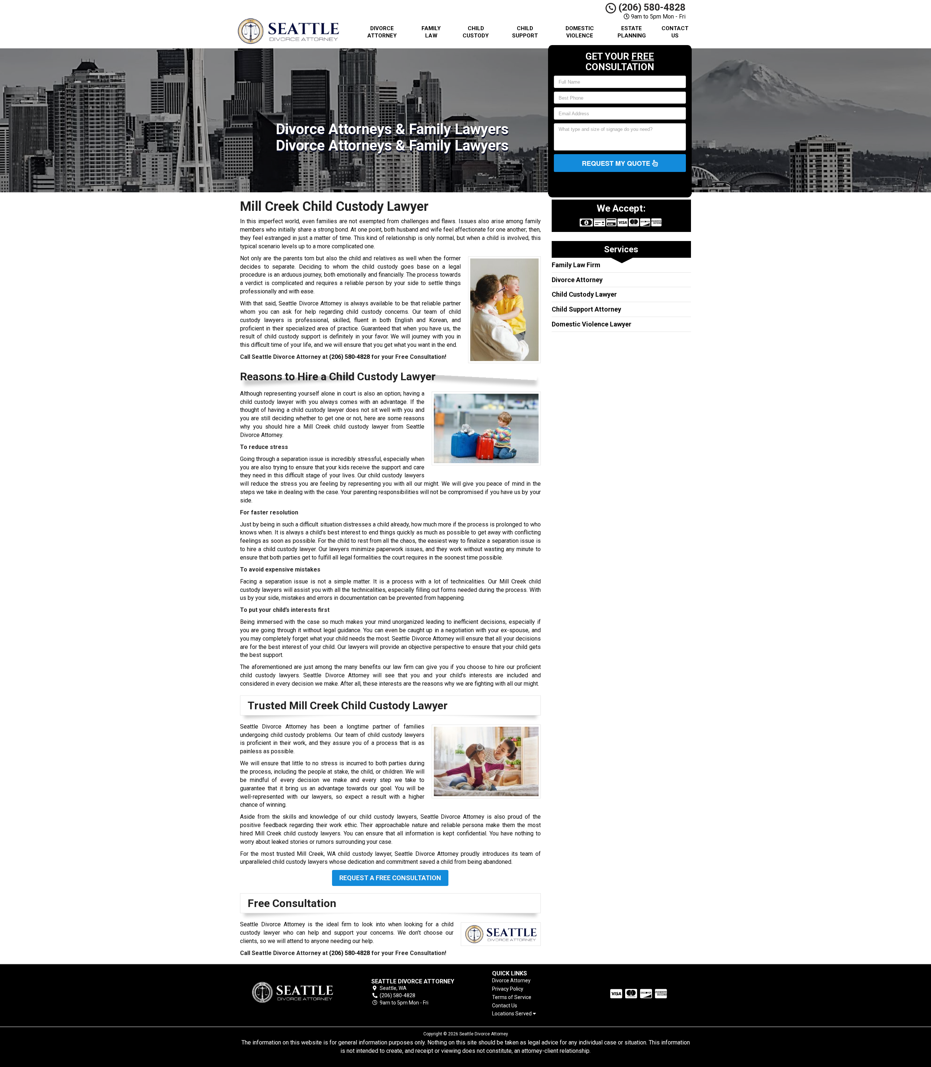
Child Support (525, 32)
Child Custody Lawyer (584, 294)
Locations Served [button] (512, 1013)
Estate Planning (632, 32)
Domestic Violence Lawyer (591, 324)
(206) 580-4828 (651, 7)
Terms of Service (511, 997)
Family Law (431, 32)
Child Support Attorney (586, 309)
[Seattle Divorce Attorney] (292, 992)
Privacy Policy (507, 989)
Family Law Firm (576, 265)
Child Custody (476, 32)
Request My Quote (617, 163)
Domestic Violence (580, 32)
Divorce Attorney (382, 32)
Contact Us (675, 32)
